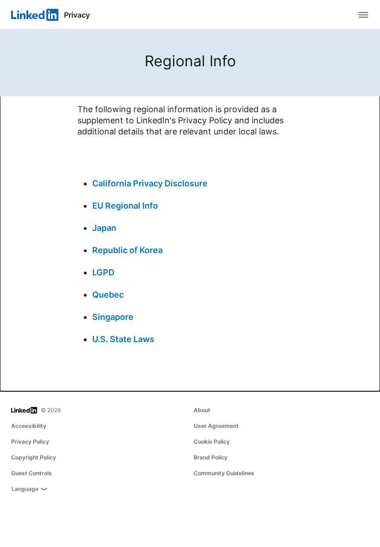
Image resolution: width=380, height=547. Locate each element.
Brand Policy (211, 457)
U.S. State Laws (123, 339)
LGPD (103, 272)
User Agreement (216, 425)
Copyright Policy (33, 457)
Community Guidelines (224, 473)
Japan (104, 228)
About (202, 410)
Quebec (108, 294)
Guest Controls (31, 473)
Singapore (112, 317)
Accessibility (28, 425)
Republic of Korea (127, 250)
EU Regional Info (125, 205)
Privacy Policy (30, 441)
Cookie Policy (212, 441)
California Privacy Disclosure (150, 183)
